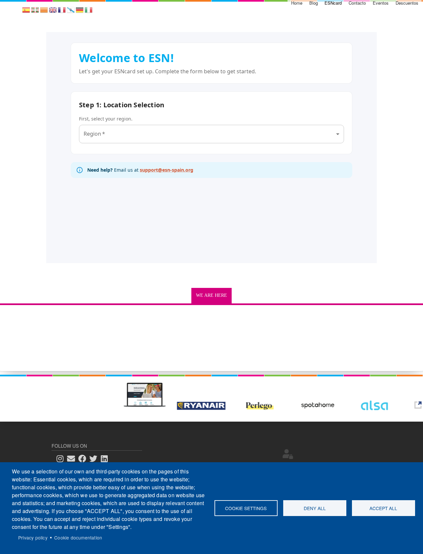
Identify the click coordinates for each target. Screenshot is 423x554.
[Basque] (35, 12)
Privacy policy (33, 537)
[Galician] (71, 12)
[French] (62, 12)
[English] (53, 12)
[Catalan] (44, 12)
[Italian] (89, 12)
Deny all (315, 508)
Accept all (383, 508)
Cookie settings (246, 508)
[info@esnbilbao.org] (73, 459)
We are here (211, 295)
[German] (80, 12)
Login (288, 454)
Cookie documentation (78, 537)
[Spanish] (26, 12)
